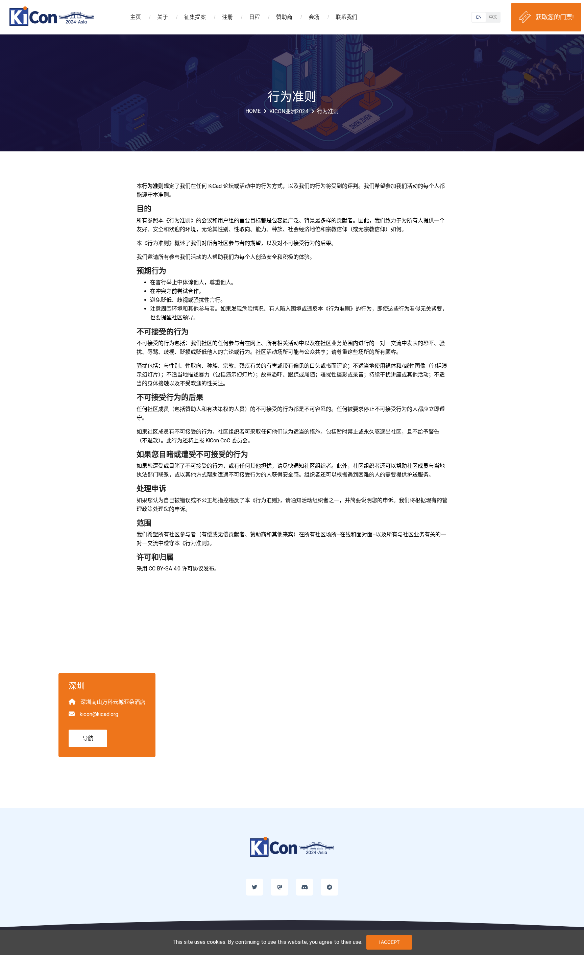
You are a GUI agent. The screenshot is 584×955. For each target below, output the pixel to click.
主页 (140, 17)
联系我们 (346, 17)
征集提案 (199, 17)
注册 (232, 17)
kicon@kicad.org (99, 714)
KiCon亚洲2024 (288, 111)
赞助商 (289, 17)
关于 (167, 17)
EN (479, 17)
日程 (259, 17)
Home (253, 111)
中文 (493, 17)
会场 (319, 17)
